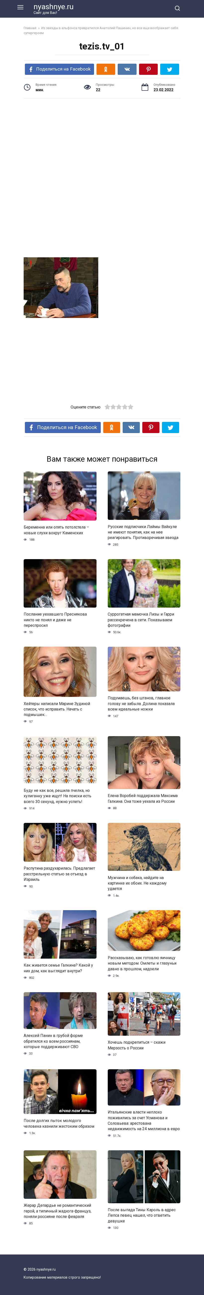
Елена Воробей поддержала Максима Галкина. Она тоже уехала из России (143, 798)
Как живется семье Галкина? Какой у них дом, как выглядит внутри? (58, 968)
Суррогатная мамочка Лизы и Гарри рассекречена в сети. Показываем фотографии (141, 620)
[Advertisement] (102, 141)
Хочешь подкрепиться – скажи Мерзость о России (136, 1045)
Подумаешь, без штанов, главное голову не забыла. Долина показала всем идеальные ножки (141, 704)
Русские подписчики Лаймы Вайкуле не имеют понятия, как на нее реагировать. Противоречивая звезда (143, 532)
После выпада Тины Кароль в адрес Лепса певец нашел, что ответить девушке (142, 1215)
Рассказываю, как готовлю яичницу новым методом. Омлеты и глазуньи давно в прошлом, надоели (142, 963)
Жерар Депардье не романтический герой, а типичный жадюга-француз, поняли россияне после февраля (57, 1211)
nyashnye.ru (54, 6)
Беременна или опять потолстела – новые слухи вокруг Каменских (56, 530)
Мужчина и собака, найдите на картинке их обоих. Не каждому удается (137, 883)
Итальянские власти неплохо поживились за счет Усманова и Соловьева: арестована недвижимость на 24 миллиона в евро (144, 1120)
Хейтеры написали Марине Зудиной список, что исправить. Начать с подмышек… (57, 709)
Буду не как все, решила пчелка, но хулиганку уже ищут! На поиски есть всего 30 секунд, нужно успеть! (57, 796)
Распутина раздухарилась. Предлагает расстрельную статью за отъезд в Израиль (59, 874)
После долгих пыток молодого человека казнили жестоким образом (59, 1123)
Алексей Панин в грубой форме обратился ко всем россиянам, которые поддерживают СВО (53, 1041)
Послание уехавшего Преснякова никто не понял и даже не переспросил (55, 620)
